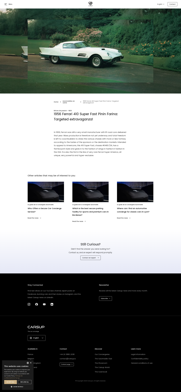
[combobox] (28, 363)
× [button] (30, 363)
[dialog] (18, 375)
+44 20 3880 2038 (67, 354)
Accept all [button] (10, 382)
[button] (8, 4)
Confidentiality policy (139, 358)
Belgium (31, 358)
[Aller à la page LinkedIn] (52, 304)
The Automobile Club (103, 358)
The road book (101, 372)
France (30, 354)
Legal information (138, 354)
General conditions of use (142, 363)
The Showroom (101, 363)
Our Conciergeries (102, 354)
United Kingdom (34, 363)
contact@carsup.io (68, 358)
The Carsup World (102, 367)
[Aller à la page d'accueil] (90, 4)
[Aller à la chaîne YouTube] (44, 304)
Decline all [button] (24, 382)
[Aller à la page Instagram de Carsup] (29, 304)
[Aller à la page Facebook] (36, 304)
